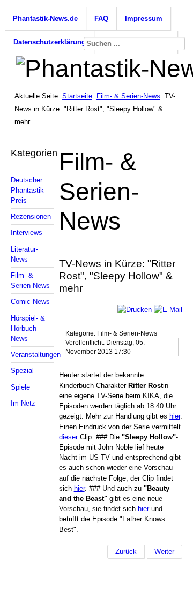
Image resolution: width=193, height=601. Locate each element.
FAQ (101, 18)
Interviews (26, 233)
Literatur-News (24, 254)
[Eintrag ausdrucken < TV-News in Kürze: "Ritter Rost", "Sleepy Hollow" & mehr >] (135, 310)
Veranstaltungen (32, 355)
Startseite (77, 96)
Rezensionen (31, 216)
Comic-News (30, 302)
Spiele (20, 387)
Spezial (22, 371)
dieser (68, 437)
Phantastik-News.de (45, 18)
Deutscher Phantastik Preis (27, 190)
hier (174, 416)
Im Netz (23, 403)
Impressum (143, 18)
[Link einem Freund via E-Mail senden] (168, 310)
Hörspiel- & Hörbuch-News (28, 328)
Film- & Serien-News (128, 96)
